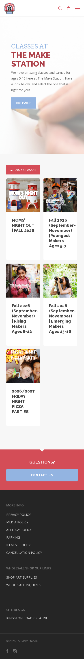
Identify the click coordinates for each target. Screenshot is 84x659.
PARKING (13, 537)
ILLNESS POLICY (18, 545)
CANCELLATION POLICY (24, 552)
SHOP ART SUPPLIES (21, 577)
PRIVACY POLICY (18, 514)
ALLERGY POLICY (19, 530)
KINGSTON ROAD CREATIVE (27, 618)
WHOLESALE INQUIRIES (23, 585)
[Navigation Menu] (77, 8)
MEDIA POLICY (17, 522)
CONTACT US (42, 475)
